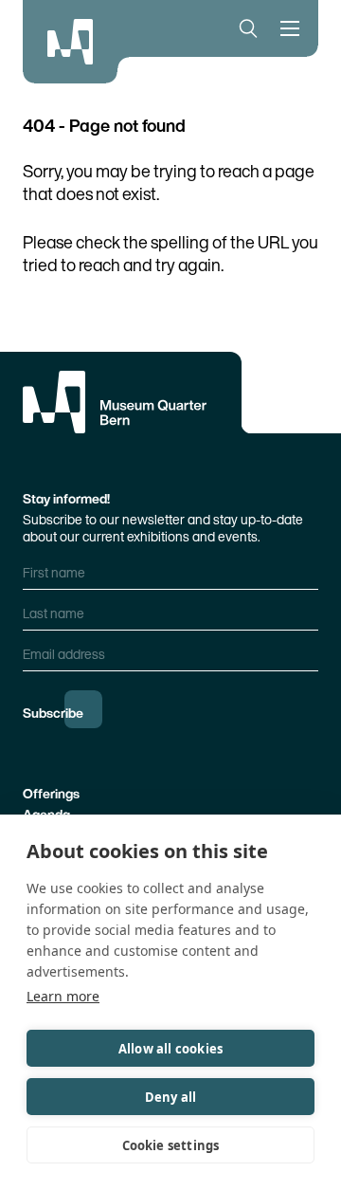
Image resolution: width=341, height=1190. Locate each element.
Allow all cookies (170, 1048)
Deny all (171, 1097)
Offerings (51, 793)
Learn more (63, 996)
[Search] (244, 28)
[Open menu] (293, 28)
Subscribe (53, 713)
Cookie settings (171, 1145)
